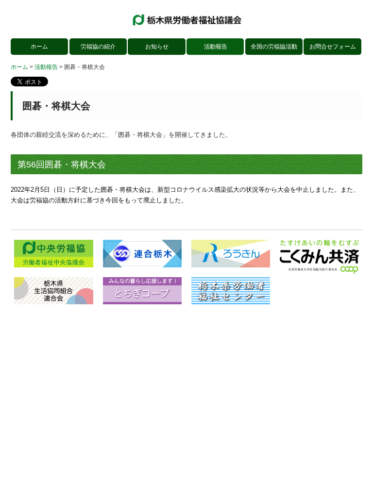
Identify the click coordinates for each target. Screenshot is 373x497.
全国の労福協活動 (274, 46)
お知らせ (157, 46)
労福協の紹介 (98, 46)
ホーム (39, 46)
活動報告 (215, 46)
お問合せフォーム (332, 46)
